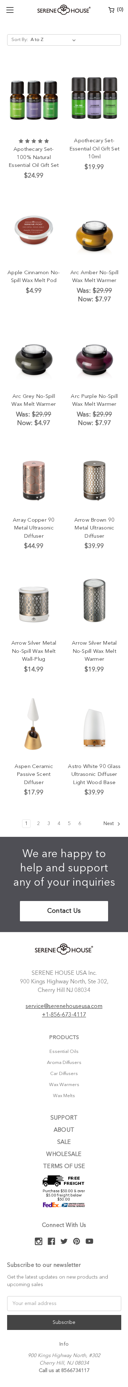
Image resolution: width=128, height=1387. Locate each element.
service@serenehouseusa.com (64, 1006)
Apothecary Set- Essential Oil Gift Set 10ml (94, 149)
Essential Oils (64, 1051)
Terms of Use (64, 1167)
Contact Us (64, 911)
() (119, 9)
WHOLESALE (63, 1154)
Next (109, 823)
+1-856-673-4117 (64, 1015)
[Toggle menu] (10, 10)
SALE (64, 1142)
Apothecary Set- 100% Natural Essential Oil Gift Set (34, 157)
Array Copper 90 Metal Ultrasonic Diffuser (34, 528)
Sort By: (19, 39)
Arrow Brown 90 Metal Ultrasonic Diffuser (94, 528)
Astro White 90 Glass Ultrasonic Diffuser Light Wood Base (94, 774)
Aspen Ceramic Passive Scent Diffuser (34, 774)
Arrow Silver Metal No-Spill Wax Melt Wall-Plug (34, 651)
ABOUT (64, 1130)
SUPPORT (64, 1118)
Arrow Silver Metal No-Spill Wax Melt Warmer (94, 651)
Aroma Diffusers (64, 1062)
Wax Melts (64, 1096)
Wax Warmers (64, 1085)
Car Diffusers (64, 1073)
